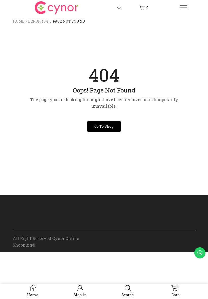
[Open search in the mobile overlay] (120, 8)
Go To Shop (104, 126)
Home (18, 21)
